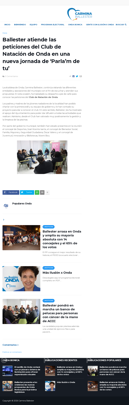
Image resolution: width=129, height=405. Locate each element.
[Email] (81, 76)
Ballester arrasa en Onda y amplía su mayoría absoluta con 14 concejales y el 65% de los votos (62, 239)
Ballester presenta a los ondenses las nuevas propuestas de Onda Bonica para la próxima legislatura (25, 387)
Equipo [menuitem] (33, 24)
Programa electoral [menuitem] (52, 24)
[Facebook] (73, 76)
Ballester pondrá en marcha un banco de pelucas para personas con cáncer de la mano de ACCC (60, 313)
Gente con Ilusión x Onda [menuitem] (100, 24)
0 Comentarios (11, 76)
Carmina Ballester (26, 401)
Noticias (49, 227)
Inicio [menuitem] (7, 24)
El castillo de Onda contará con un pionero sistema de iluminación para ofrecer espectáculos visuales (27, 371)
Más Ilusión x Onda (57, 272)
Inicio (5, 33)
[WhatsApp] (37, 192)
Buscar (120, 24)
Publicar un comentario (12, 352)
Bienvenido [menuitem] (20, 24)
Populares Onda (21, 203)
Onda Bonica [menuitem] (75, 24)
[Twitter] (77, 76)
